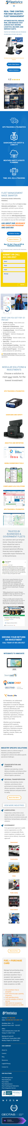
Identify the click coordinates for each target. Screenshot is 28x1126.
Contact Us (5, 1067)
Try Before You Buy (13, 233)
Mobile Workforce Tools (14, 463)
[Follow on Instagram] (10, 1100)
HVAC (14, 876)
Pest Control (14, 909)
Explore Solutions (14, 70)
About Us (4, 1050)
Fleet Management (7, 1077)
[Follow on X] (13, 1100)
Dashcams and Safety (14, 415)
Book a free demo (14, 797)
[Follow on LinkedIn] (3, 1100)
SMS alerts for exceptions (13, 1003)
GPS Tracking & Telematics (14, 509)
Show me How (14, 951)
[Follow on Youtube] (17, 1100)
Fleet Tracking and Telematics (10, 1086)
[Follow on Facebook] (6, 1100)
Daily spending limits (12, 997)
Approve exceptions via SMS (14, 1005)
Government (14, 842)
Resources (5, 1060)
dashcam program (14, 225)
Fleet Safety (5, 1082)
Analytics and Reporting (14, 443)
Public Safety (14, 893)
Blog (3, 1057)
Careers (4, 1053)
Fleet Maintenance (7, 1084)
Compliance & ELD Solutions (14, 486)
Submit (22, 284)
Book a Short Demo (13, 64)
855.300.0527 (20, 643)
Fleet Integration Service (9, 1088)
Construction (14, 859)
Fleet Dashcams (6, 1079)
